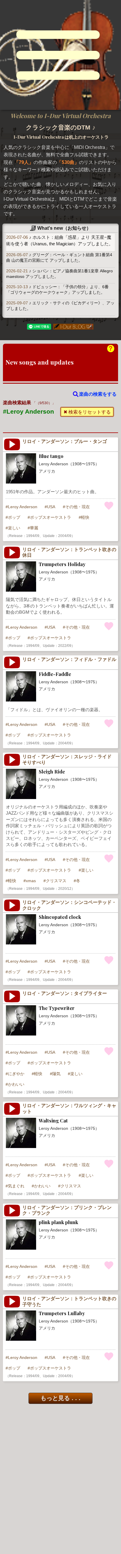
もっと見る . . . (60, 1398)
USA (51, 506)
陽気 (56, 1073)
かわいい (16, 1084)
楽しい (14, 528)
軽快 (85, 517)
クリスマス (56, 880)
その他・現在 (77, 506)
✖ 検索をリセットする (87, 411)
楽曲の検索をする (98, 394)
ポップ (14, 517)
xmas (31, 880)
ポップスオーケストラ (50, 517)
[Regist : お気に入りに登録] (108, 505)
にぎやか (16, 1073)
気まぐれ (16, 1186)
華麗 (34, 528)
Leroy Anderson (22, 506)
